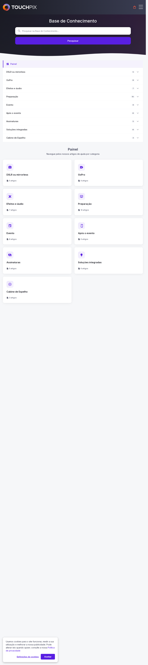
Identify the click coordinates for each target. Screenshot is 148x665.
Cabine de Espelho (15, 138)
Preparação (12, 97)
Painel (13, 64)
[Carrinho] (134, 7)
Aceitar (47, 656)
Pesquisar (72, 40)
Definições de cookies (28, 657)
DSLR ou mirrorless (15, 72)
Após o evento (13, 113)
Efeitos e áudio (14, 88)
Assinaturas (12, 121)
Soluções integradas (16, 130)
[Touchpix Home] (20, 7)
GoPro (9, 80)
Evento (9, 105)
